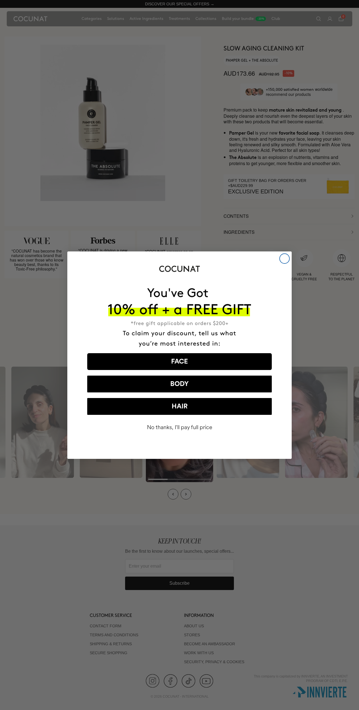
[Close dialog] (284, 258)
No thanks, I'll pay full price (179, 427)
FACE (179, 361)
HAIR (180, 406)
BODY (179, 384)
